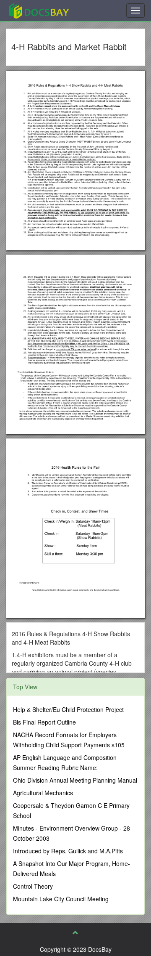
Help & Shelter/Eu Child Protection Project (68, 709)
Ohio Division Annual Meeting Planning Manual (75, 780)
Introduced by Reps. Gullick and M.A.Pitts (68, 851)
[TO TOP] (75, 932)
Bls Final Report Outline (44, 722)
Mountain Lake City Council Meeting (61, 899)
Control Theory (33, 886)
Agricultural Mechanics (43, 793)
